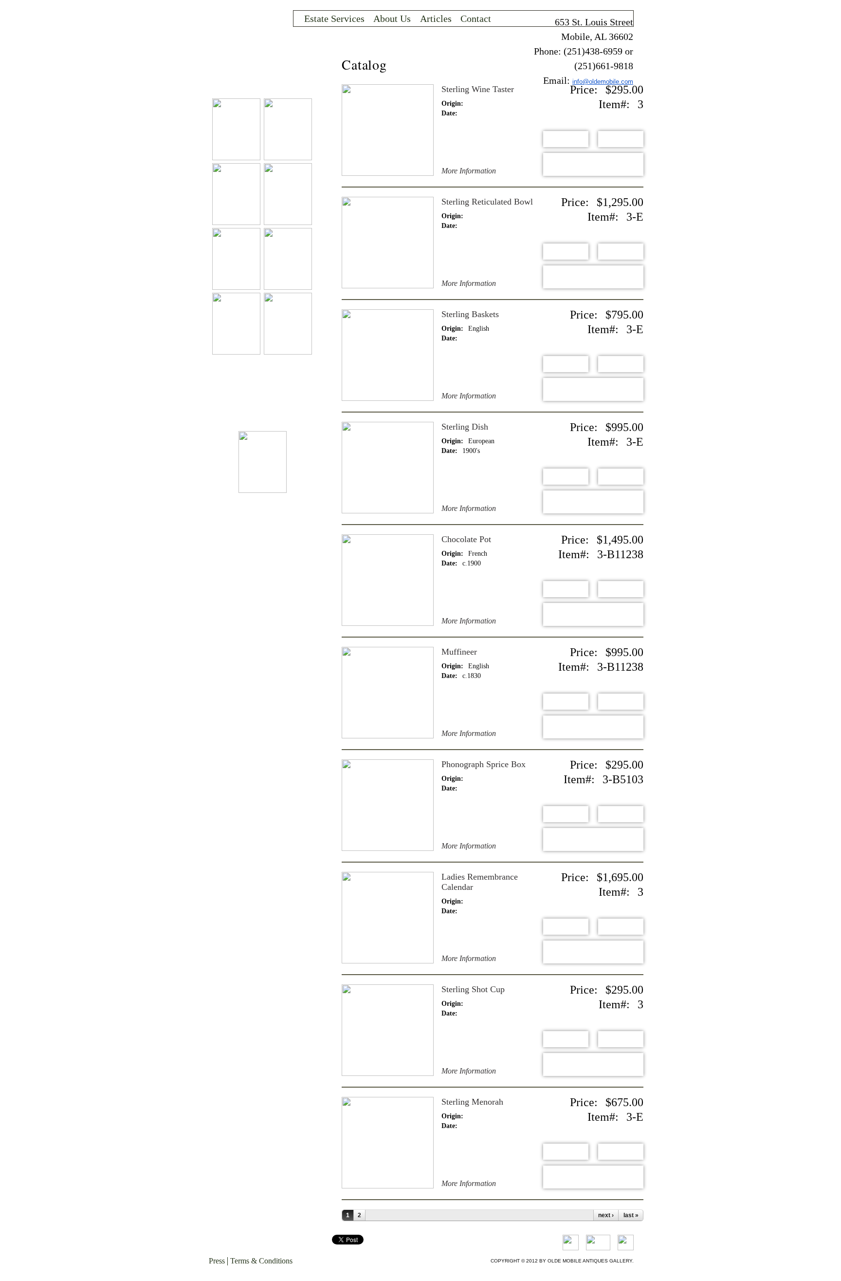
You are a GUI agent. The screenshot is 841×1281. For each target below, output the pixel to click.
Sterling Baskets (470, 314)
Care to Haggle (620, 139)
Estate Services (334, 18)
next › (606, 1215)
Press (217, 1261)
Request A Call (593, 164)
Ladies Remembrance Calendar (479, 882)
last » (631, 1215)
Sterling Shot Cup (473, 989)
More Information (468, 171)
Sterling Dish (464, 427)
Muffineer (459, 652)
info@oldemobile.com (602, 81)
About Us (392, 18)
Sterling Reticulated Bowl (487, 202)
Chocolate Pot (466, 539)
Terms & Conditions (261, 1261)
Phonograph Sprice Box (483, 764)
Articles (436, 18)
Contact (475, 18)
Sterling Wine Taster (477, 89)
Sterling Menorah (472, 1102)
